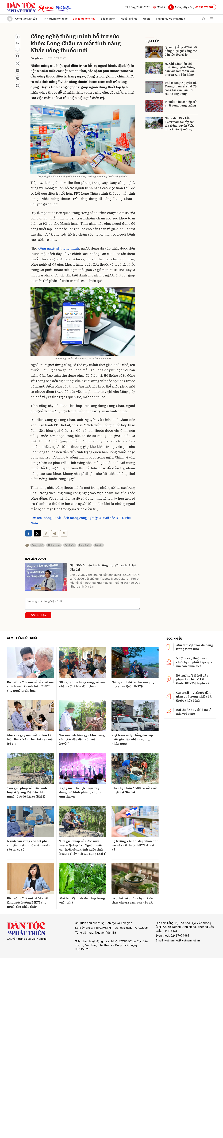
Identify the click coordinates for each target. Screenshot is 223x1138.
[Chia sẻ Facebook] (17, 56)
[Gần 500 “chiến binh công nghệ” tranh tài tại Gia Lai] (46, 577)
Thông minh (54, 545)
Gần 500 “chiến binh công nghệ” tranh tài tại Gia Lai (103, 567)
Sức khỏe (69, 545)
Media (147, 18)
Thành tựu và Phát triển (170, 18)
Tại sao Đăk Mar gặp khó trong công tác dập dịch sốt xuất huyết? (82, 739)
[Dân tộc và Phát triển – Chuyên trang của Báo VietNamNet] (21, 7)
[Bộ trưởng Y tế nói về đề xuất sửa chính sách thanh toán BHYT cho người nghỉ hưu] (30, 662)
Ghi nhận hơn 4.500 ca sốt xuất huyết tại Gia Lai (134, 790)
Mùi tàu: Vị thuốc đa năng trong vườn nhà (82, 900)
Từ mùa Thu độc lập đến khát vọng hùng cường (181, 103)
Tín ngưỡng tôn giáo (55, 18)
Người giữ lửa (129, 18)
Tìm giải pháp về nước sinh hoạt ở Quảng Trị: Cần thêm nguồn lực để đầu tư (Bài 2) (27, 792)
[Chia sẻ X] (37, 533)
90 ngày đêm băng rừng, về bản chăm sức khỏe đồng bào (82, 684)
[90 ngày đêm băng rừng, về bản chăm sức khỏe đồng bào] (82, 662)
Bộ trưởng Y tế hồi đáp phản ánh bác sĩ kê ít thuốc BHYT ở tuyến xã (135, 845)
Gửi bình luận (38, 615)
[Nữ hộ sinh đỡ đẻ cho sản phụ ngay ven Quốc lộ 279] (135, 662)
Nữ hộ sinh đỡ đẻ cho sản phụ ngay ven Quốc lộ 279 (133, 684)
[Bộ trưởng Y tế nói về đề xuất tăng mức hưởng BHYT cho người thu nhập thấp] (30, 878)
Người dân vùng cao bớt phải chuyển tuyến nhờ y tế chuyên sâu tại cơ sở (29, 845)
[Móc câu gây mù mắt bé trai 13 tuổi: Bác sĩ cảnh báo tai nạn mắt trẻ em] (30, 715)
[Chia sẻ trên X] (17, 63)
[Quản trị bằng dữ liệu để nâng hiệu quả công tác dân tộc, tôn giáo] (154, 52)
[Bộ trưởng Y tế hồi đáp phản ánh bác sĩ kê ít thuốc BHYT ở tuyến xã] (135, 821)
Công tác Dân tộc (26, 18)
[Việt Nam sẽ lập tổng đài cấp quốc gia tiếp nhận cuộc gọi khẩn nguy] (135, 715)
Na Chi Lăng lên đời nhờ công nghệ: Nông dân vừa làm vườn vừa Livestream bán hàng (180, 69)
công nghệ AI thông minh (58, 248)
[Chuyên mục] (212, 19)
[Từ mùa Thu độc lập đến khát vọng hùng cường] (154, 106)
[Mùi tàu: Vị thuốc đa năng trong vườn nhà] (82, 878)
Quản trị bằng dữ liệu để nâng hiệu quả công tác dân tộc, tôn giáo (181, 51)
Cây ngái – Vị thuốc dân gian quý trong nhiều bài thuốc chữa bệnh (194, 696)
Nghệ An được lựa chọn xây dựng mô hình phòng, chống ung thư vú (80, 792)
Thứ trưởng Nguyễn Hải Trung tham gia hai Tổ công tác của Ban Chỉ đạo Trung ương (181, 88)
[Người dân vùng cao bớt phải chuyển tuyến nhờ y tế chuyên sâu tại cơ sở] (30, 821)
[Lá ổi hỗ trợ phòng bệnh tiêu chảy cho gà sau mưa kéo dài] (135, 878)
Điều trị (98, 545)
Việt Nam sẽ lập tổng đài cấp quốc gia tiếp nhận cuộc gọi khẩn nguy (132, 739)
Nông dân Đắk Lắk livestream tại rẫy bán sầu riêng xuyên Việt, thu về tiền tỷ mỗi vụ (180, 124)
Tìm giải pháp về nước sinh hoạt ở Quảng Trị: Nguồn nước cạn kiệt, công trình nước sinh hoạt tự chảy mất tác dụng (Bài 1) (82, 847)
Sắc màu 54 (108, 18)
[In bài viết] (17, 78)
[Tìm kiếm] (203, 19)
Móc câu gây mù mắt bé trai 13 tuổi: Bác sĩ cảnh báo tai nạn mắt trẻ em (30, 739)
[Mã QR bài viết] (17, 85)
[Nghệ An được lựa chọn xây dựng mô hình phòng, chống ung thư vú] (82, 768)
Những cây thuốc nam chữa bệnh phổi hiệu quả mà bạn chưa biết (194, 662)
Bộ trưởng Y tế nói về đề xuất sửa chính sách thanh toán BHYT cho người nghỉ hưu (30, 686)
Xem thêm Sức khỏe (22, 638)
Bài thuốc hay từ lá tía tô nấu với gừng (193, 711)
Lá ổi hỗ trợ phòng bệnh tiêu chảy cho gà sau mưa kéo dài (132, 900)
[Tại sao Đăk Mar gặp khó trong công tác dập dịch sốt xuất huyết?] (82, 715)
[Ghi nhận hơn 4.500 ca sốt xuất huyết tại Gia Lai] (135, 768)
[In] (54, 533)
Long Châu (84, 545)
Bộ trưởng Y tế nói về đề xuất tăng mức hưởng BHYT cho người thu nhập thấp (27, 902)
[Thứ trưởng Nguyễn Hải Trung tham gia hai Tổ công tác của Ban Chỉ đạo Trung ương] (154, 87)
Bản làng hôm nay (84, 18)
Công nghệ (37, 545)
